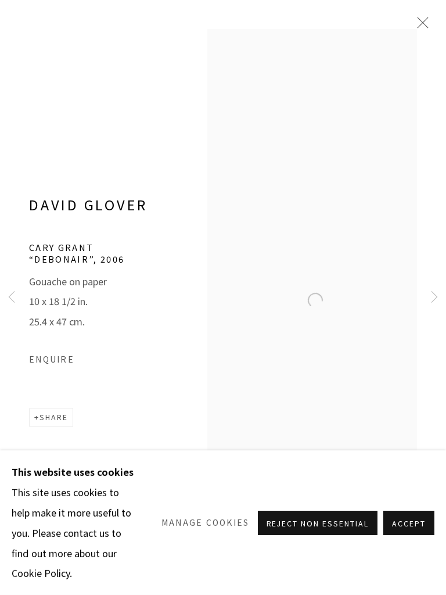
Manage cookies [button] (205, 522)
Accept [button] (409, 523)
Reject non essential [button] (318, 523)
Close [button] (353, 180)
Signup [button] (120, 401)
